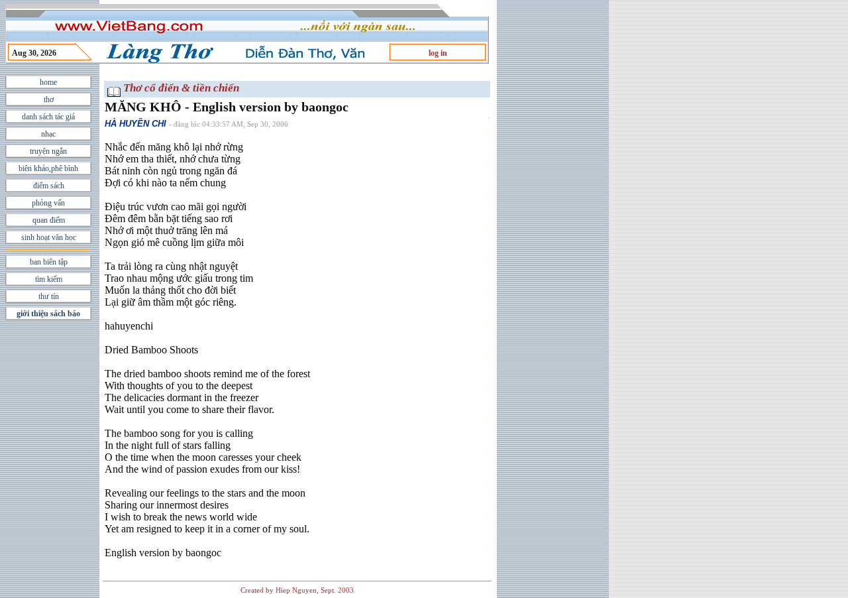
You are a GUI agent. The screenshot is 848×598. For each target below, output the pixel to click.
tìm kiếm (48, 279)
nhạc (48, 134)
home (48, 82)
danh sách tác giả (48, 116)
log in (438, 53)
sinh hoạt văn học (48, 237)
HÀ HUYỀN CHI (135, 124)
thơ (49, 99)
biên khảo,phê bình (48, 168)
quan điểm (48, 220)
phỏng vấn (48, 203)
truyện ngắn (48, 151)
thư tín (48, 296)
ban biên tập (49, 262)
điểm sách (48, 185)
